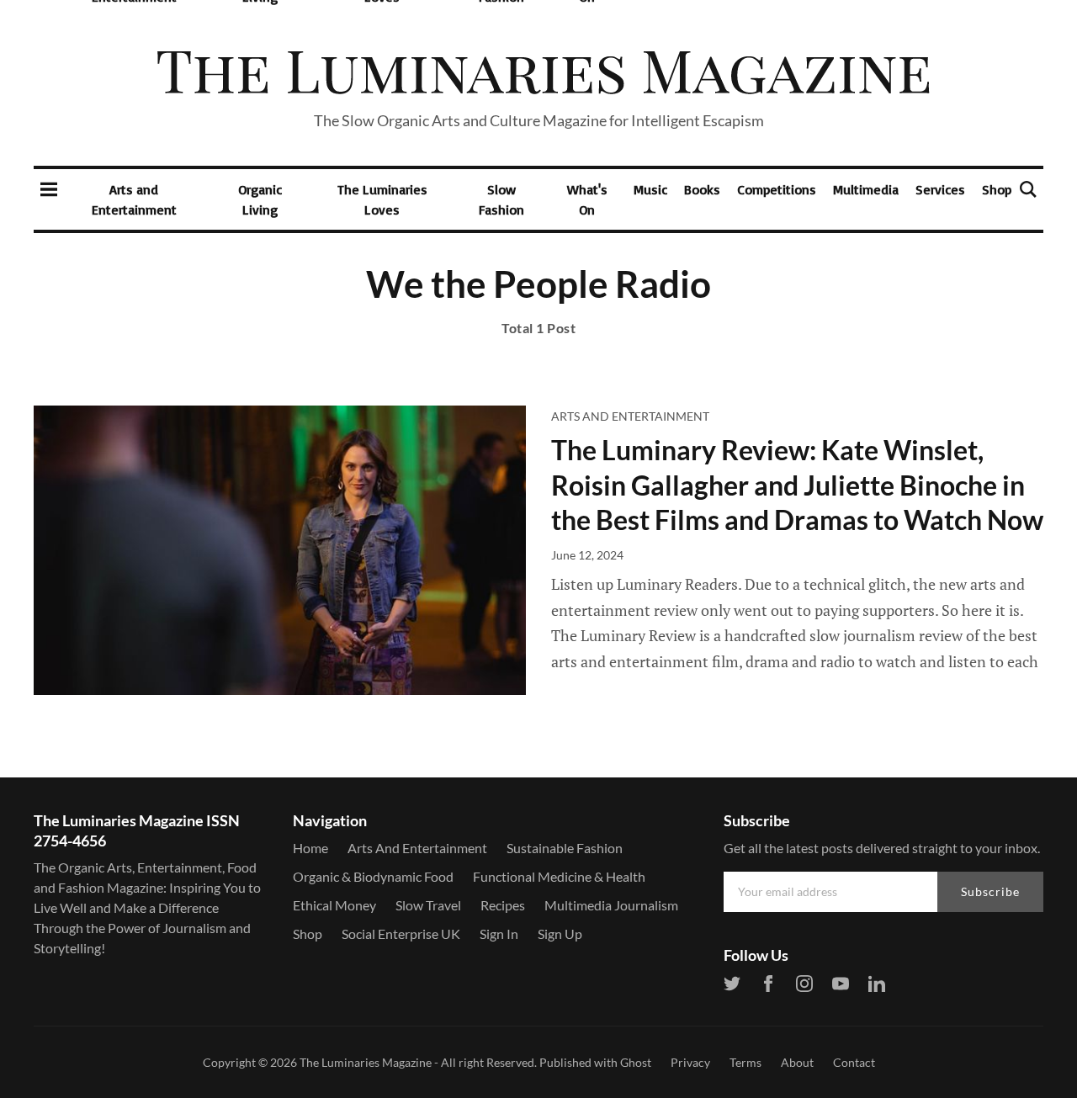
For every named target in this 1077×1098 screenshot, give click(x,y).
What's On (587, 199)
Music (650, 189)
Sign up (560, 934)
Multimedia (866, 189)
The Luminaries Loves (382, 199)
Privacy (690, 1062)
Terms (745, 1062)
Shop (996, 189)
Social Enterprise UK (401, 934)
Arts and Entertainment (134, 199)
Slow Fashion (501, 199)
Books (702, 189)
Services (940, 189)
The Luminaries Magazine (366, 1062)
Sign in (499, 934)
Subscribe (990, 891)
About (797, 1062)
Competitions (776, 189)
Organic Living (260, 199)
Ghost (635, 1062)
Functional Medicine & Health (559, 876)
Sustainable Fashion (565, 848)
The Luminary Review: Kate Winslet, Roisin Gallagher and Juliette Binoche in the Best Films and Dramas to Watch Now (797, 484)
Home (310, 848)
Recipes (502, 905)
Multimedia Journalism (611, 905)
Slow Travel (428, 905)
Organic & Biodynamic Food (373, 876)
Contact (854, 1062)
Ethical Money (334, 905)
